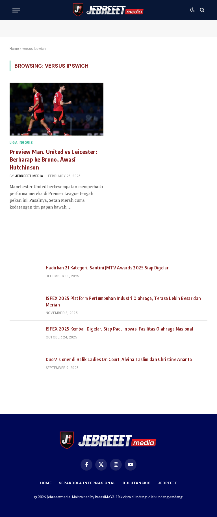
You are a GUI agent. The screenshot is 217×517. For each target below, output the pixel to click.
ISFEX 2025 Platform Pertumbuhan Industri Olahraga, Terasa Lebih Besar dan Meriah (123, 301)
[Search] (202, 10)
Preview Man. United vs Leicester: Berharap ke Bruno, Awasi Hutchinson (53, 159)
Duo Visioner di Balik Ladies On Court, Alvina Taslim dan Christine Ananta (119, 359)
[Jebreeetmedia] (108, 10)
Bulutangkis (137, 483)
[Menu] (16, 10)
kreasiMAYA (105, 496)
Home (14, 49)
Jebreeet (167, 483)
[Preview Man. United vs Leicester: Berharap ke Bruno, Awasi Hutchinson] (56, 109)
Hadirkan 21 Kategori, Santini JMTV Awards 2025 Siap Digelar (107, 268)
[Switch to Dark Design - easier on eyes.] (192, 9)
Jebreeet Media (29, 176)
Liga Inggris (21, 143)
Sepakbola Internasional (87, 483)
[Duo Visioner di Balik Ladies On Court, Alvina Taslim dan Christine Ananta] (25, 366)
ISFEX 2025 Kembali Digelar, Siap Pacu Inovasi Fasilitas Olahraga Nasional (119, 329)
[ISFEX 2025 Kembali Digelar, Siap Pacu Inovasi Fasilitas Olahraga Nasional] (25, 336)
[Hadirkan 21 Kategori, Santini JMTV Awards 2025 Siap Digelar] (25, 275)
